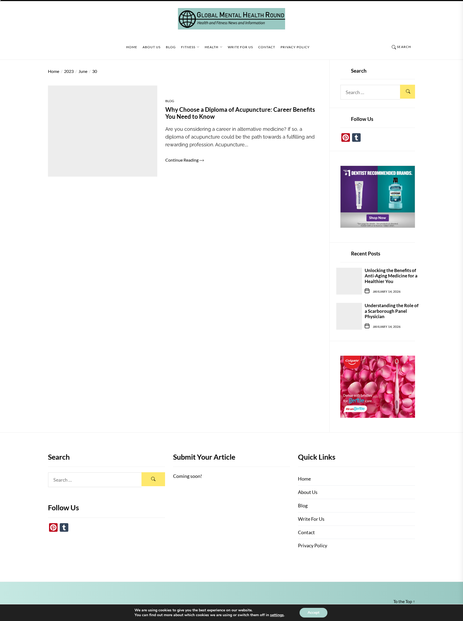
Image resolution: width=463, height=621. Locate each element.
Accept (313, 612)
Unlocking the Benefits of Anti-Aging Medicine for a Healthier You (391, 275)
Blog (171, 47)
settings (277, 615)
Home (131, 47)
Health (211, 47)
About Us (151, 47)
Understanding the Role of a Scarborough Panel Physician (392, 311)
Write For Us (240, 47)
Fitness (188, 47)
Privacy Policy (295, 47)
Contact (266, 47)
